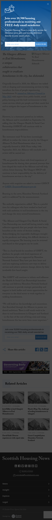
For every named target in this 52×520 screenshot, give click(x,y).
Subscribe (41, 44)
